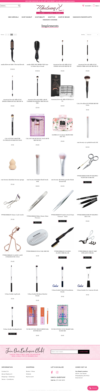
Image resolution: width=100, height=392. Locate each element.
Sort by (83, 34)
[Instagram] (57, 373)
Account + (88, 5)
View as (2, 34)
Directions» (79, 377)
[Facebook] (52, 373)
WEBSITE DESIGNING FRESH (64, 390)
